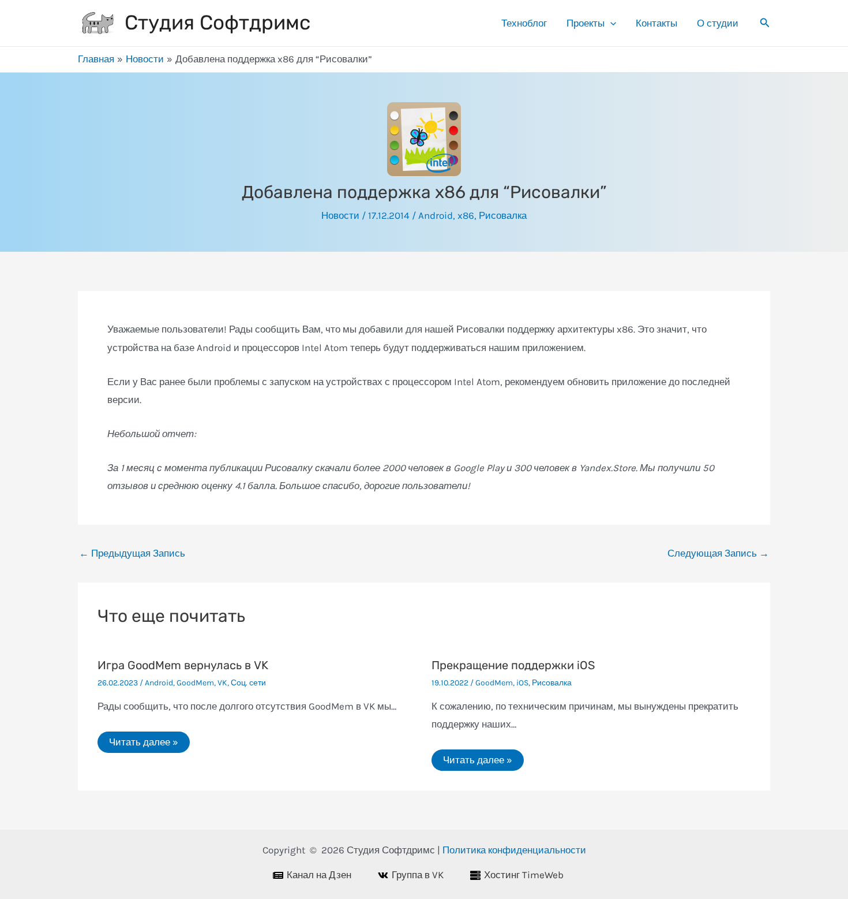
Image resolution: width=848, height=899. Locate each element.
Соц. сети (248, 683)
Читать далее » (143, 742)
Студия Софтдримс (217, 22)
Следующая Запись (718, 553)
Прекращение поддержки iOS (513, 665)
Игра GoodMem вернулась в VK (182, 665)
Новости (340, 215)
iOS (522, 683)
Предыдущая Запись (132, 553)
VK (222, 683)
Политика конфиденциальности (514, 850)
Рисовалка (503, 215)
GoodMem (195, 683)
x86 (465, 215)
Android (435, 215)
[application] (610, 23)
